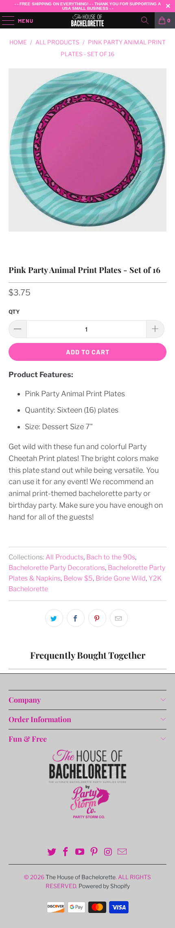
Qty (14, 311)
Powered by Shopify (104, 885)
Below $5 (78, 578)
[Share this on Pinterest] (97, 618)
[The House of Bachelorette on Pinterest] (94, 852)
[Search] (145, 20)
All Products (64, 557)
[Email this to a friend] (119, 618)
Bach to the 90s (110, 557)
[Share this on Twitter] (54, 618)
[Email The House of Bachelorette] (122, 852)
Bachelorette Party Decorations (57, 567)
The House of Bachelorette (81, 876)
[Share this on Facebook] (76, 618)
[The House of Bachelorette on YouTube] (80, 852)
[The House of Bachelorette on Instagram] (108, 852)
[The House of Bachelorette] (87, 20)
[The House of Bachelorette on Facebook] (66, 852)
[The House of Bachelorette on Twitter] (52, 852)
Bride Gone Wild (121, 578)
